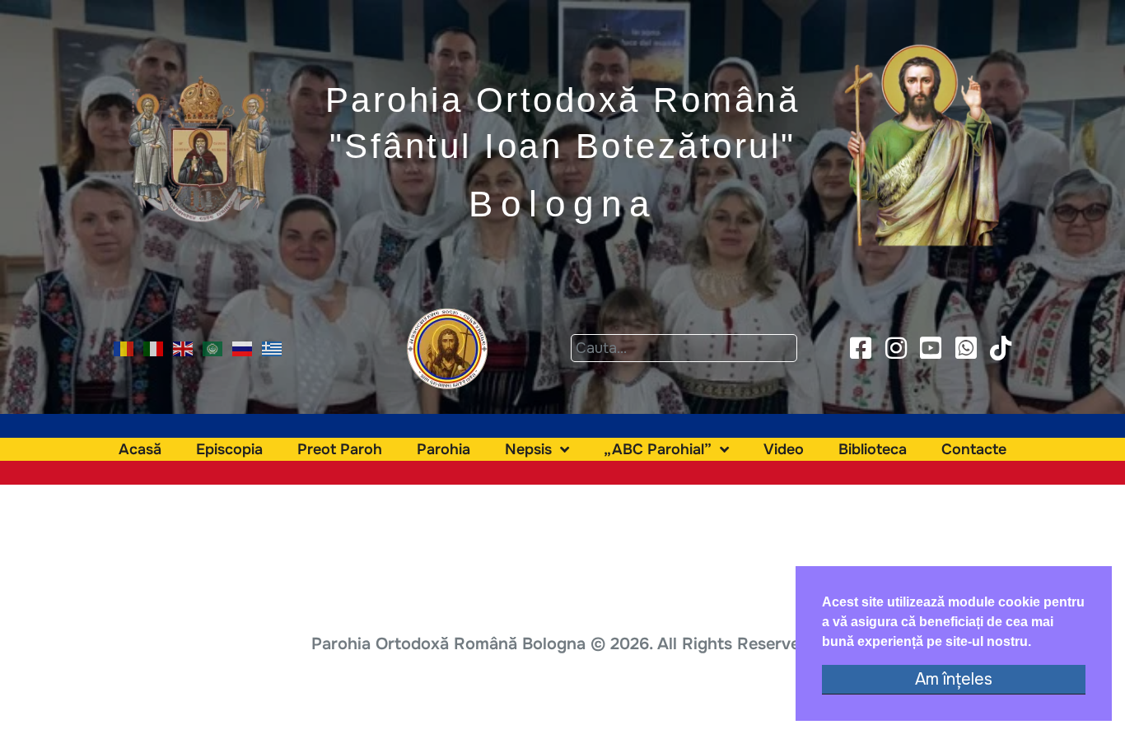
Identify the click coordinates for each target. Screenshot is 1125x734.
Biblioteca (872, 449)
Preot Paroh (339, 449)
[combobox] (684, 348)
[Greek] (272, 347)
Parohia (443, 449)
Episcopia (229, 449)
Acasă (140, 449)
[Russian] (243, 347)
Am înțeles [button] (953, 679)
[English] (183, 347)
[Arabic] (213, 347)
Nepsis (528, 449)
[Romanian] (124, 347)
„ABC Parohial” (658, 449)
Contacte (973, 449)
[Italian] (154, 347)
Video (783, 449)
